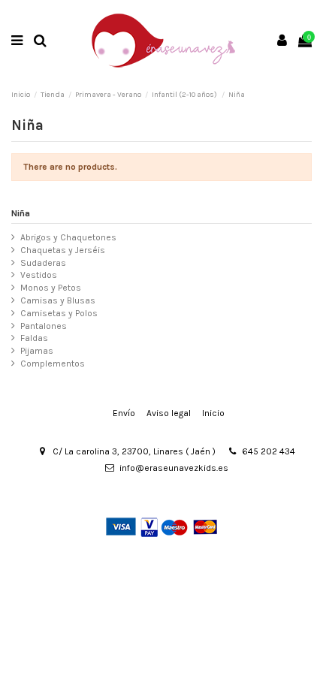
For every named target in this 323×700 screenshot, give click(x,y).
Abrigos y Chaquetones (68, 237)
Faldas (34, 338)
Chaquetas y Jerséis (62, 250)
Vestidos (38, 275)
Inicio (213, 413)
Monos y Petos (50, 287)
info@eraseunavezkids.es (173, 468)
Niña (20, 213)
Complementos (52, 363)
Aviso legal (168, 413)
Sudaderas (43, 263)
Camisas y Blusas (57, 300)
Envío (124, 413)
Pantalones (43, 326)
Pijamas (36, 350)
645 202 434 (268, 451)
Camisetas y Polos (59, 313)
